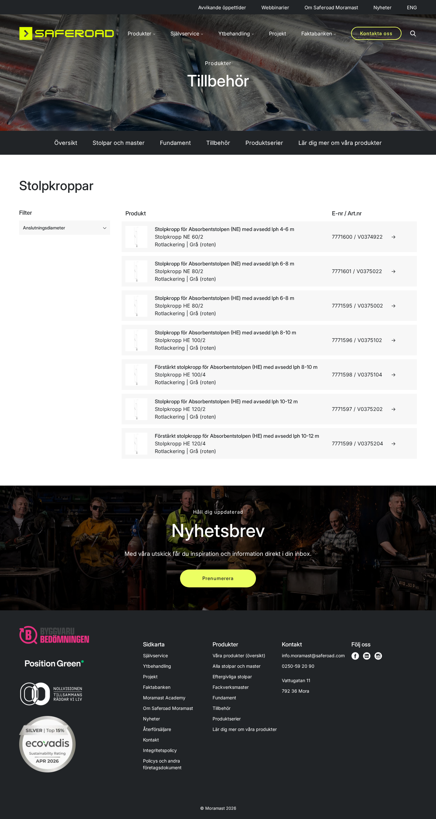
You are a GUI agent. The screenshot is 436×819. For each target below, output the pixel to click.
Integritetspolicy (160, 750)
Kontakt (151, 739)
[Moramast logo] (66, 33)
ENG (412, 7)
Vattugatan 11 (296, 686)
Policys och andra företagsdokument (162, 764)
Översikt (65, 142)
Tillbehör (218, 142)
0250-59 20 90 (298, 666)
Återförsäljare (157, 729)
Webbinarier (275, 7)
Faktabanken (156, 687)
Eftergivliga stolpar (232, 676)
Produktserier (264, 142)
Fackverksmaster (231, 687)
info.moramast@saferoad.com (313, 655)
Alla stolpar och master (236, 666)
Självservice (155, 655)
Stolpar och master (119, 142)
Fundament (175, 142)
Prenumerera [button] (218, 578)
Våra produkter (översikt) (239, 655)
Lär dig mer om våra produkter (340, 142)
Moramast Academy (164, 697)
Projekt (277, 33)
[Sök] (413, 33)
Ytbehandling (157, 666)
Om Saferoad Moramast (331, 7)
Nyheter (382, 7)
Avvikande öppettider (222, 7)
